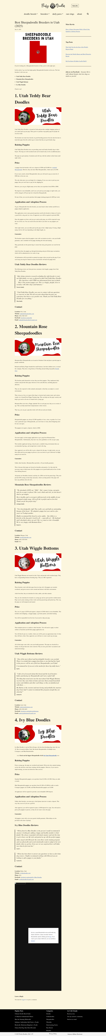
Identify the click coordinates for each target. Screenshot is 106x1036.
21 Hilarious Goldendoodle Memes (24, 1016)
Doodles (48, 1014)
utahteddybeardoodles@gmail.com (28, 320)
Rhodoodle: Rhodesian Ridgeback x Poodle (26, 1025)
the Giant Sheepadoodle (50, 755)
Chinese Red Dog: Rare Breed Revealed (25, 1028)
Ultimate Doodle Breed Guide (23, 1014)
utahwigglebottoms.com (26, 707)
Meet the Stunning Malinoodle (23, 1019)
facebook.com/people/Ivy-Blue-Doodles (31, 877)
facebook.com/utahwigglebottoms (30, 711)
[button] (37, 13)
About (79, 13)
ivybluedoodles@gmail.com (26, 879)
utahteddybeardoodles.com (27, 314)
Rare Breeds (49, 1028)
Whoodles (49, 1022)
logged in (24, 999)
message (33, 940)
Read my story (71, 1014)
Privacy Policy (53, 1034)
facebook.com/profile (26, 318)
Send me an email (72, 1019)
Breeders (48, 1030)
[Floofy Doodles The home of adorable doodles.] (53, 6)
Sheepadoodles (50, 1019)
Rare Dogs (70, 13)
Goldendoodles (50, 1016)
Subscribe (75, 6)
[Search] (88, 14)
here (50, 936)
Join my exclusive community (75, 1016)
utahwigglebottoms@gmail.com (27, 713)
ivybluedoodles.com (25, 873)
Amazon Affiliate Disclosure (74, 1034)
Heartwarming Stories (52, 1025)
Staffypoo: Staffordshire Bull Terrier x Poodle (27, 1022)
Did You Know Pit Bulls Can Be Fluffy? (76, 61)
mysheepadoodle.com (25, 537)
